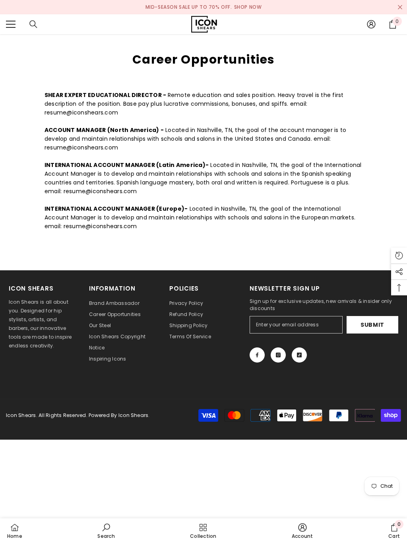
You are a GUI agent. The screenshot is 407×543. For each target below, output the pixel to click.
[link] (106, 530)
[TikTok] (299, 355)
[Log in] (371, 24)
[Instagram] (278, 355)
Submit (372, 325)
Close (400, 7)
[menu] (11, 24)
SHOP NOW (248, 7)
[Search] (33, 24)
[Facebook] (257, 355)
